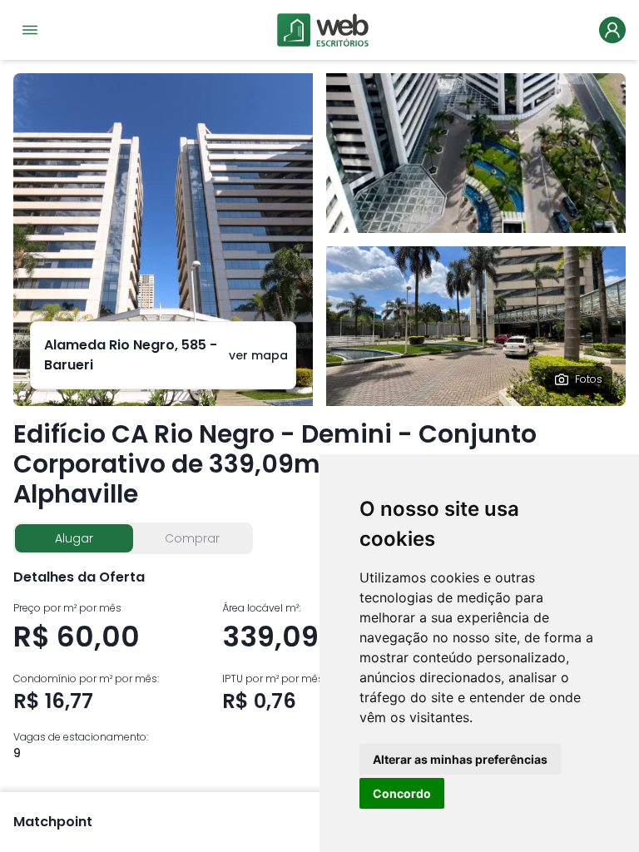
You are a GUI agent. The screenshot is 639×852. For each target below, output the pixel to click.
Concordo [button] (402, 793)
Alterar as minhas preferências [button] (460, 759)
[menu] (30, 30)
